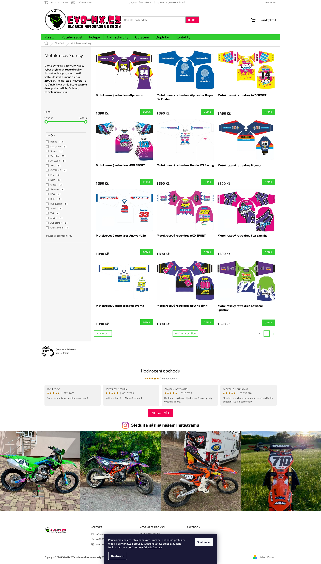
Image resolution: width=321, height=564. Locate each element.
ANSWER (57, 160)
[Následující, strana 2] (267, 333)
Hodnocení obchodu (160, 370)
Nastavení (117, 555)
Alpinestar (58, 222)
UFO (54, 194)
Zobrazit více (160, 412)
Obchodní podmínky (140, 2)
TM (54, 213)
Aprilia (56, 217)
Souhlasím (203, 542)
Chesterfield (59, 227)
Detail (146, 111)
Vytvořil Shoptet (268, 556)
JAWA (55, 208)
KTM (55, 179)
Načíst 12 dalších (185, 333)
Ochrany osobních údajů (171, 2)
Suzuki (56, 151)
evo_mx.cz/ (102, 544)
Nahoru (104, 333)
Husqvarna (58, 203)
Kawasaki (57, 146)
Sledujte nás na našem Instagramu (165, 424)
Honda (56, 141)
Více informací (153, 547)
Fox (54, 174)
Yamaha (57, 155)
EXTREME (57, 170)
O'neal (56, 184)
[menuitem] (49, 37)
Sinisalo (56, 189)
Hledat (192, 19)
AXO (54, 165)
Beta (55, 198)
